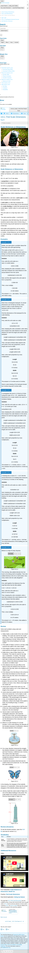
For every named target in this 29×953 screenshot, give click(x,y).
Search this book (3, 26)
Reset (2, 40)
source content (13, 905)
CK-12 (6, 903)
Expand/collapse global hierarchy (2, 113)
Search (3, 951)
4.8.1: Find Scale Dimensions (14, 900)
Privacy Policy (4, 944)
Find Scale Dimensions (13, 894)
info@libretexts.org (6, 947)
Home (7, 113)
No (8, 929)
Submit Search (4, 30)
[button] (5, 87)
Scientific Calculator (7, 77)
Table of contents (6, 123)
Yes (3, 929)
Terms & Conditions (11, 944)
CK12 (7, 905)
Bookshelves (16, 113)
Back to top (3, 917)
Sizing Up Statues (19, 897)
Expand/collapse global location (27, 113)
